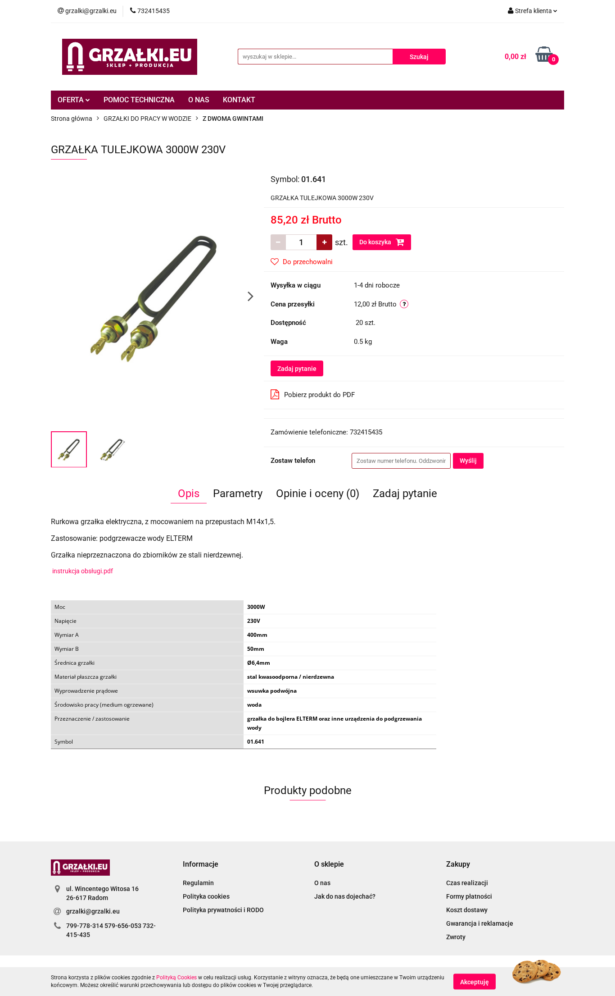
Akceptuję (474, 981)
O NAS (198, 100)
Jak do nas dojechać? (344, 896)
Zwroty (456, 937)
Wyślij (468, 460)
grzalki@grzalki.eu (93, 911)
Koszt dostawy (467, 910)
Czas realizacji (467, 882)
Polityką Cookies (176, 977)
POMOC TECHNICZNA (139, 100)
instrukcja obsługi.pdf (82, 571)
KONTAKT (239, 100)
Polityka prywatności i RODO (223, 910)
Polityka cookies (206, 896)
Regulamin (198, 882)
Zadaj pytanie (297, 368)
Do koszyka (376, 242)
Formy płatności (469, 896)
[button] (200, 865)
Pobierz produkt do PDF (319, 395)
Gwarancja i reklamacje (479, 923)
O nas (322, 882)
